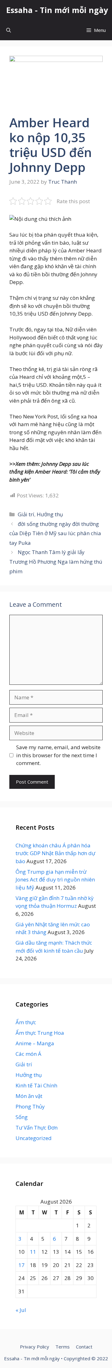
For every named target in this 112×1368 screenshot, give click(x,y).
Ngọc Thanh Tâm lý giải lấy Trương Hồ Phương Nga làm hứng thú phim (55, 562)
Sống (22, 1117)
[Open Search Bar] (8, 30)
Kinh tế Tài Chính (36, 1085)
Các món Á (28, 1053)
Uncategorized (34, 1138)
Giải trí (26, 514)
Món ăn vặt (29, 1095)
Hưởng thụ (50, 514)
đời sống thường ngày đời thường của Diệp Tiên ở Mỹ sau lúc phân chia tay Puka (55, 533)
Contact (84, 1347)
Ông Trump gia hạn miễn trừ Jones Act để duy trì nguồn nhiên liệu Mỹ (55, 879)
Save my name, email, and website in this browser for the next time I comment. (58, 755)
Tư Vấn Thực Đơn (37, 1127)
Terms (62, 1347)
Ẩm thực (26, 1022)
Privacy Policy (34, 1347)
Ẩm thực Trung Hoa (40, 1032)
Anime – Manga (35, 1043)
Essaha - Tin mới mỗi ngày (57, 10)
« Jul (21, 1309)
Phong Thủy (30, 1106)
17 (21, 1265)
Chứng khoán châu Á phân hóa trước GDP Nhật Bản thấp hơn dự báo (55, 853)
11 (33, 1251)
